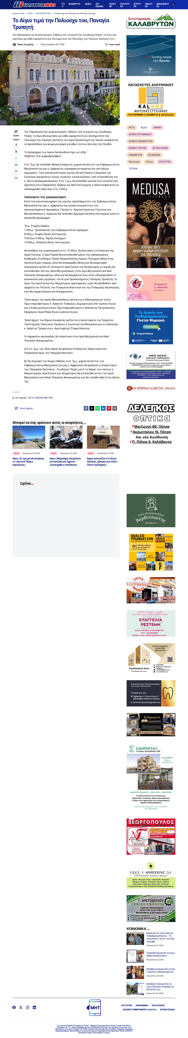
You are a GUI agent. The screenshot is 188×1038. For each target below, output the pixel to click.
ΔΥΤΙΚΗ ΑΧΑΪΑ (160, 148)
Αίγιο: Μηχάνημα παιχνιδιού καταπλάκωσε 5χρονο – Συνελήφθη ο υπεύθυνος (65, 461)
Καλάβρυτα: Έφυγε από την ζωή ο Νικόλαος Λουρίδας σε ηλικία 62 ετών (160, 987)
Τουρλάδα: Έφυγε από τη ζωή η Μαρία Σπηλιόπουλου (160, 954)
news (16, 453)
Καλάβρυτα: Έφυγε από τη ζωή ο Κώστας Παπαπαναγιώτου (160, 970)
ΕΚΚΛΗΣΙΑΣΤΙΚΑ (43, 13)
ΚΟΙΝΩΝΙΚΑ (154, 155)
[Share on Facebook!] (16, 145)
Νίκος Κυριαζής (26, 44)
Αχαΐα (144, 127)
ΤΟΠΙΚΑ (133, 168)
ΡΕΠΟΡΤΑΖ (165, 161)
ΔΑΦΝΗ (157, 127)
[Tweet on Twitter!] (16, 151)
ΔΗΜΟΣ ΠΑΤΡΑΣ (137, 148)
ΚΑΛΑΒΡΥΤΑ (135, 155)
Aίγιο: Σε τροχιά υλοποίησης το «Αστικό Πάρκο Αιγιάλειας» (28, 461)
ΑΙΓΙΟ (30, 13)
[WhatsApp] (16, 158)
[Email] (16, 178)
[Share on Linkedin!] (16, 164)
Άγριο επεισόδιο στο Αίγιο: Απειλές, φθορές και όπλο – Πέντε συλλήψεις (103, 461)
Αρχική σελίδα (18, 13)
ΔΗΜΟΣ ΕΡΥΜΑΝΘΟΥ (140, 134)
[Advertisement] (151, 469)
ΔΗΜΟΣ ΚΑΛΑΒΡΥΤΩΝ (140, 141)
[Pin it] (16, 171)
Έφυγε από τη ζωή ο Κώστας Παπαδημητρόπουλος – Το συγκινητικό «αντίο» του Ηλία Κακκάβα (160, 937)
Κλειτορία (134, 161)
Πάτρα (149, 161)
